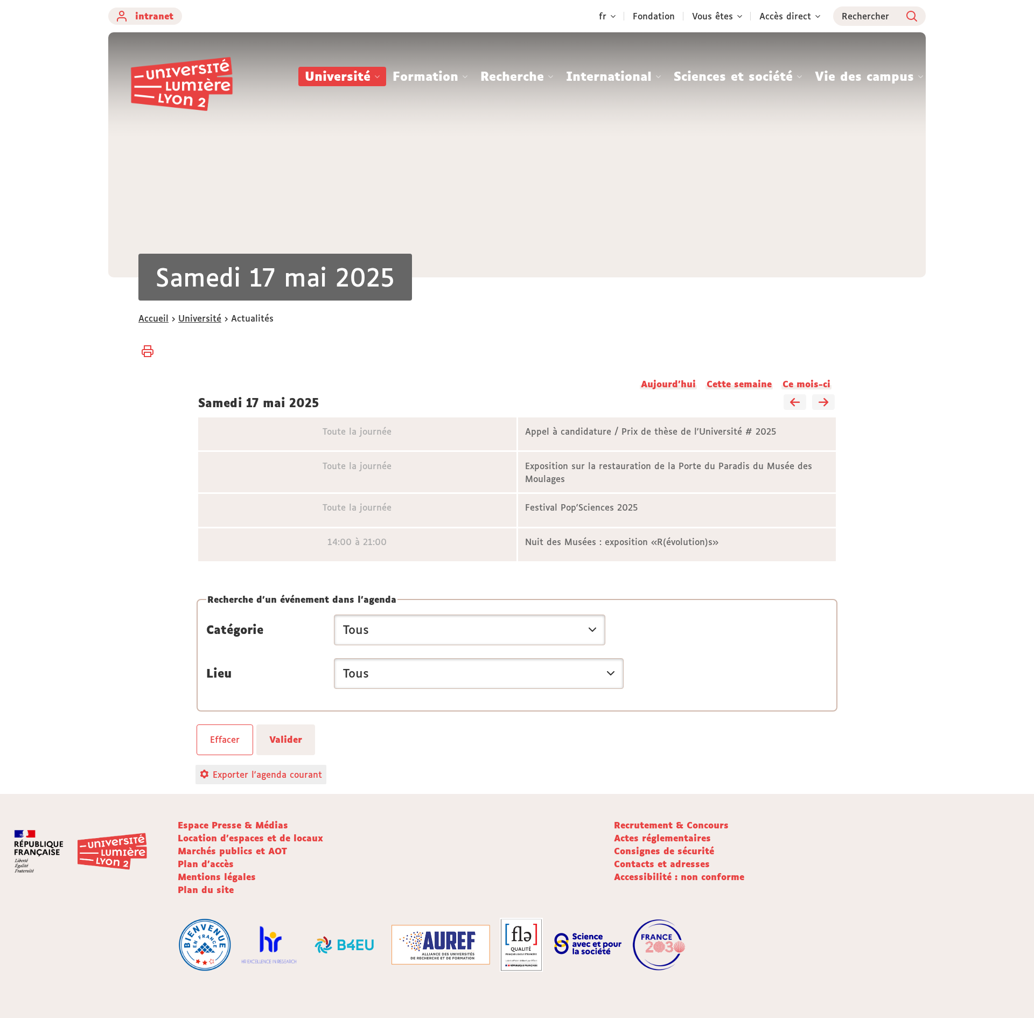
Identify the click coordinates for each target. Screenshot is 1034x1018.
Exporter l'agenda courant (267, 774)
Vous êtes (712, 16)
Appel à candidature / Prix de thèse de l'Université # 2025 (651, 431)
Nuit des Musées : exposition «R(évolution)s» (621, 541)
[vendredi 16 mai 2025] (795, 403)
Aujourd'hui (668, 384)
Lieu (219, 673)
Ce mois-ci (806, 384)
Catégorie (234, 630)
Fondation (654, 16)
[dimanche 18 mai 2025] (823, 403)
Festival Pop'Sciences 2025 (581, 507)
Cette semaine (739, 384)
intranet (154, 16)
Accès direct (785, 16)
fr (602, 16)
